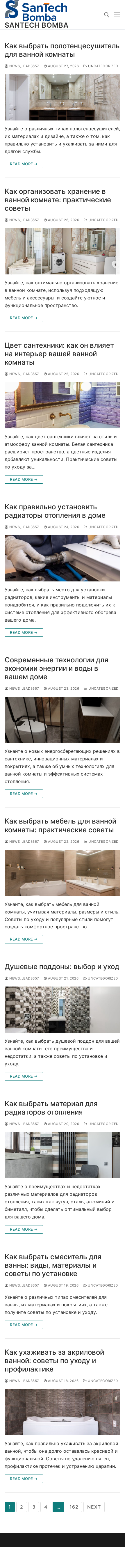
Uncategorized (102, 66)
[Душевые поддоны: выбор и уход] (62, 1010)
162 (73, 1507)
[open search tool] (106, 14)
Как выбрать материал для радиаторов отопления (51, 1107)
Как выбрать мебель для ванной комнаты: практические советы (60, 825)
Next (94, 1507)
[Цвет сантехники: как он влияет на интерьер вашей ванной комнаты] (62, 405)
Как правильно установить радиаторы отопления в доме (55, 511)
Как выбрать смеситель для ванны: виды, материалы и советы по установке (53, 1265)
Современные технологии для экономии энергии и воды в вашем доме (56, 668)
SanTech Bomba (36, 25)
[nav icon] (117, 15)
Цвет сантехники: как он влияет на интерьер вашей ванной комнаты (59, 353)
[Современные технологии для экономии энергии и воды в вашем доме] (62, 720)
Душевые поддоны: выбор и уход (62, 966)
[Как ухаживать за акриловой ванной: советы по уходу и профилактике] (62, 1412)
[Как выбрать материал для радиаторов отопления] (62, 1155)
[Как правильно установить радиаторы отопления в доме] (62, 558)
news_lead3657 (23, 66)
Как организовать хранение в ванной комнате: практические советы (58, 199)
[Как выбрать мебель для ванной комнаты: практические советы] (62, 873)
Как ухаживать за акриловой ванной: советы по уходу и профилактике (54, 1360)
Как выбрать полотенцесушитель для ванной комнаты (62, 50)
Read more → (24, 164)
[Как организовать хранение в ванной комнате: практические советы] (62, 251)
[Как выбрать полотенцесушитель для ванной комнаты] (62, 97)
